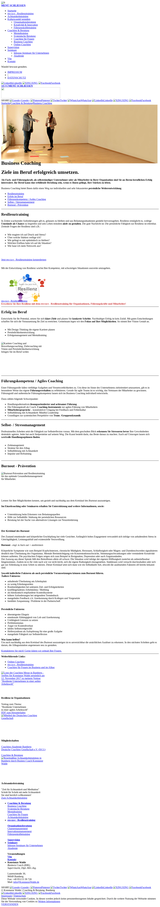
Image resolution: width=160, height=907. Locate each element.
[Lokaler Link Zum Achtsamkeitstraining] (23, 763)
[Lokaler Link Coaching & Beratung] (23, 718)
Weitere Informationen (49, 901)
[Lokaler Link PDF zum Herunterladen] (23, 684)
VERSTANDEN (9, 904)
